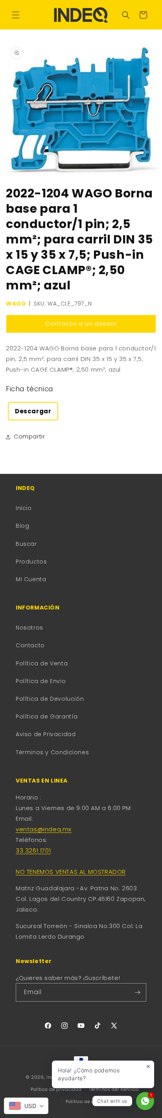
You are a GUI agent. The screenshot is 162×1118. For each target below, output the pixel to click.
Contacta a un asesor (81, 323)
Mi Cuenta (31, 579)
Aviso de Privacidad (45, 734)
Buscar (26, 544)
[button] (15, 15)
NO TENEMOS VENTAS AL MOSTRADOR (71, 872)
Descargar (33, 411)
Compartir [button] (29, 436)
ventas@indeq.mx (44, 829)
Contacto (30, 645)
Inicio (24, 508)
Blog (22, 526)
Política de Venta (42, 663)
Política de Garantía (47, 716)
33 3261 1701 (33, 850)
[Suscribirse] (137, 992)
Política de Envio (41, 681)
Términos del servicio (114, 1089)
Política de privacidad (56, 1089)
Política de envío (85, 1101)
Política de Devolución (50, 699)
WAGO (16, 304)
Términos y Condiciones (52, 752)
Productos (31, 561)
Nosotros (29, 628)
